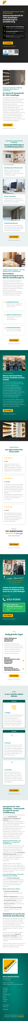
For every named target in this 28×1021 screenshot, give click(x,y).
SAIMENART (21, 1016)
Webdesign (5, 1009)
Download (5, 999)
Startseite (5, 988)
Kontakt (4, 1001)
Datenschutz (6, 1005)
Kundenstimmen (7, 994)
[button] (2, 1018)
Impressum (5, 1006)
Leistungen (5, 989)
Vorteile (5, 993)
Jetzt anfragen (8, 43)
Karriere (5, 998)
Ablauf (4, 996)
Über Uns (5, 991)
